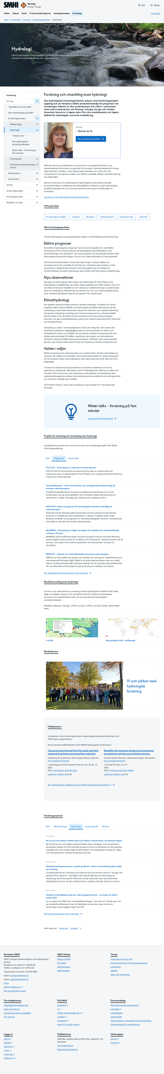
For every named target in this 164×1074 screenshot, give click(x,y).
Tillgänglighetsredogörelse (16, 1005)
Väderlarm (21, 1058)
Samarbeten (13, 179)
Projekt (76, 216)
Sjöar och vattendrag (120, 974)
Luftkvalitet (116, 967)
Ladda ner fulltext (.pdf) (58, 774)
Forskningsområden (56, 216)
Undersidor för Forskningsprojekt (37, 191)
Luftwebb (128, 1009)
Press (6, 983)
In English (155, 13)
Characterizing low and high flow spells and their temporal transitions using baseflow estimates (73, 752)
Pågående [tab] (59, 458)
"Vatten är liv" (18, 135)
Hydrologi (14, 130)
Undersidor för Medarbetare (37, 173)
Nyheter (144, 216)
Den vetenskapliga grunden (20, 112)
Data (24, 13)
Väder (7, 13)
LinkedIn (74, 928)
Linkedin (74, 1016)
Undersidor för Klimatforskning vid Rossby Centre (37, 164)
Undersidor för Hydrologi (37, 130)
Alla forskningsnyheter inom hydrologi (61, 914)
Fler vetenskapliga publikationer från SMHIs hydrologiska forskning (81, 784)
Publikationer (127, 216)
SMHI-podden (63, 970)
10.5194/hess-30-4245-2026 (64, 770)
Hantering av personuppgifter (17, 1013)
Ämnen (9, 185)
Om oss (26, 19)
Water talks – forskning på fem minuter (24, 151)
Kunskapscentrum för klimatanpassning (129, 963)
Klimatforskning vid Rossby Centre (22, 166)
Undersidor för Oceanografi (37, 159)
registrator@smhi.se (19, 979)
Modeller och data (14, 202)
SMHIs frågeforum (25, 987)
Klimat (16, 13)
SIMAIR (114, 970)
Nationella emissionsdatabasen (125, 1005)
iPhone (127, 1038)
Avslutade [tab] (73, 458)
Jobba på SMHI (64, 959)
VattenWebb (116, 1016)
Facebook (63, 928)
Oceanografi (16, 158)
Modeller (90, 216)
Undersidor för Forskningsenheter (37, 118)
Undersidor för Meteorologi (37, 124)
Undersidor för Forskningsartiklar (37, 197)
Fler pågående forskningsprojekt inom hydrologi (66, 573)
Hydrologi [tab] (76, 826)
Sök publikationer (65, 1045)
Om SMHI (61, 963)
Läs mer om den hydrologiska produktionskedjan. (66, 197)
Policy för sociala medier (68, 1024)
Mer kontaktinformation (15, 991)
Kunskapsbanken (62, 13)
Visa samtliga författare (58, 760)
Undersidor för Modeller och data (37, 202)
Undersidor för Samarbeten (37, 179)
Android (127, 1042)
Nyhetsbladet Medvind (67, 1049)
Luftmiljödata (117, 1013)
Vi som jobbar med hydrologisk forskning (141, 686)
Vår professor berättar (89, 138)
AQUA (19, 1038)
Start (6, 19)
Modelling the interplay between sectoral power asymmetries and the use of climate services (129, 752)
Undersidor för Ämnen (37, 185)
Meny (157, 5)
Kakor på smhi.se (11, 1009)
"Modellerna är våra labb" (20, 107)
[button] (141, 5)
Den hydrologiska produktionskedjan (21, 143)
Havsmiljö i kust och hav (121, 959)
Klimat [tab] (105, 826)
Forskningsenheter (41, 19)
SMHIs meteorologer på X (81, 1013)
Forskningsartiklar (14, 196)
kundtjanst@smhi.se (19, 975)
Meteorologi (15, 124)
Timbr (19, 1050)
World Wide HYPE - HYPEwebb (120, 640)
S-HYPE (49, 640)
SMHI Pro (21, 1046)
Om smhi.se (9, 1016)
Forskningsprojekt (14, 190)
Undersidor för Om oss (37, 101)
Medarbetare (14, 173)
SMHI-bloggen (63, 967)
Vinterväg (21, 1054)
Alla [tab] (48, 458)
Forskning (77, 13)
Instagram (74, 1020)
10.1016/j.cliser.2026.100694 (121, 770)
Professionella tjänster (40, 13)
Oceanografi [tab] (91, 826)
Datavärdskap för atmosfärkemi (125, 1024)
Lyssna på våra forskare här (100, 418)
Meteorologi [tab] (60, 826)
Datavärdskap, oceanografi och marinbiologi (131, 1020)
